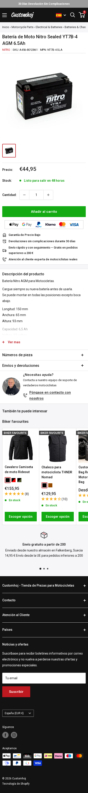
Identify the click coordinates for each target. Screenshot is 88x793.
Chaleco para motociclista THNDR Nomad (57, 472)
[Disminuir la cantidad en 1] (24, 195)
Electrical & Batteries (49, 27)
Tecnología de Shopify (16, 783)
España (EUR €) (14, 713)
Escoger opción (20, 516)
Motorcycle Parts (22, 27)
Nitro (6, 49)
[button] (15, 494)
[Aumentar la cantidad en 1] (48, 195)
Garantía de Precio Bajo (24, 235)
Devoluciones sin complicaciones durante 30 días (42, 241)
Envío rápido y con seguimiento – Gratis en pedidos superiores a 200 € (43, 250)
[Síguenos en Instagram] (14, 735)
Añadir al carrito (44, 212)
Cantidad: (9, 195)
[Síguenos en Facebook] (5, 735)
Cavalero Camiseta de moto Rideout (19, 469)
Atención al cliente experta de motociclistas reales (43, 259)
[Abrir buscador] (72, 14)
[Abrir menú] (4, 15)
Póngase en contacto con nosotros (50, 395)
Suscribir (16, 692)
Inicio (5, 27)
